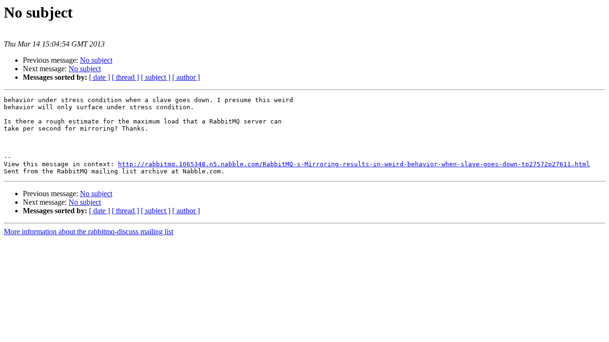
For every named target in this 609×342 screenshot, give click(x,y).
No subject (96, 60)
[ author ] (186, 77)
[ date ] (99, 77)
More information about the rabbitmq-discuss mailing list (88, 232)
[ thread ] (125, 77)
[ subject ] (155, 77)
